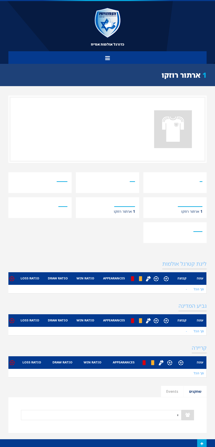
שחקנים (195, 391)
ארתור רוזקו (191, 211)
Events (172, 391)
